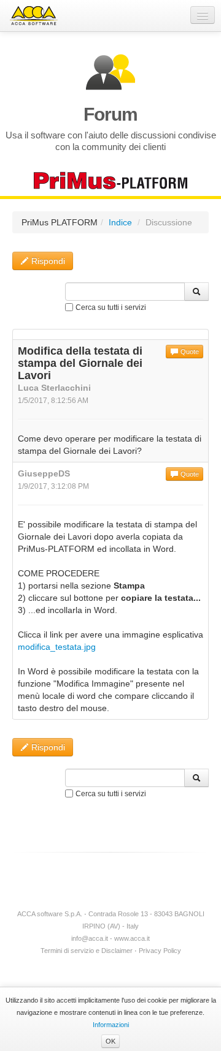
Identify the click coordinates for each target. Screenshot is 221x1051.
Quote (189, 351)
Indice (120, 222)
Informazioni (111, 1024)
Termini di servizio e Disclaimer (87, 950)
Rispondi (47, 261)
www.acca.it (132, 938)
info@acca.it (89, 938)
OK (110, 1041)
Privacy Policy (160, 950)
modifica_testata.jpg (57, 647)
